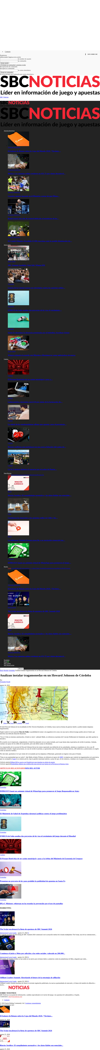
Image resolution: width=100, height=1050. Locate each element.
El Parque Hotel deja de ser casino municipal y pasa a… (30, 379)
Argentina (11, 284)
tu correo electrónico (24, 70)
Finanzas (19, 475)
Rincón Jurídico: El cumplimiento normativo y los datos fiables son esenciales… (39, 495)
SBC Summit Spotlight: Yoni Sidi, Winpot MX (26, 265)
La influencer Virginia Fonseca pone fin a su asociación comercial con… (36, 540)
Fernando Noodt (5, 682)
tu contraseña (22, 61)
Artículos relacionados (12, 768)
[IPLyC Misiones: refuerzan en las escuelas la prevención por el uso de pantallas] (10, 898)
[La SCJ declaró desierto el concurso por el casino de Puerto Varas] (18, 464)
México (59, 568)
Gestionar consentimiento (33, 1003)
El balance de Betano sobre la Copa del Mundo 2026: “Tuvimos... (26, 1016)
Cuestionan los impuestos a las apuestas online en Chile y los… (33, 518)
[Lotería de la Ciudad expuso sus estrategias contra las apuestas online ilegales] (18, 282)
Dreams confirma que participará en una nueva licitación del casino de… (37, 447)
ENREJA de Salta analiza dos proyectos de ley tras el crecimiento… (35, 310)
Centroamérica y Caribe (28, 568)
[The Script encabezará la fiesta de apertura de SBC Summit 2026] (18, 606)
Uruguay (67, 568)
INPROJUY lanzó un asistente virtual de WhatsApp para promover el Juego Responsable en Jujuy (39, 791)
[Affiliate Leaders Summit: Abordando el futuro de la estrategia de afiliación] (7, 974)
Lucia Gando (12, 933)
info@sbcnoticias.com (15, 996)
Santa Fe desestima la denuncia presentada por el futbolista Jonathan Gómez (38, 333)
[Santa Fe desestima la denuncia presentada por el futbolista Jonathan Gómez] (18, 327)
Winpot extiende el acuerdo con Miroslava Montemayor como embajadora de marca (41, 355)
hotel (14, 759)
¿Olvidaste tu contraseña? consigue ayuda (13, 65)
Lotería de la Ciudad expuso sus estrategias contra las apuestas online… (36, 288)
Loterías (24, 475)
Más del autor (32, 768)
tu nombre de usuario (24, 59)
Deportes (14, 475)
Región (6, 566)
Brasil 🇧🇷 (6, 662)
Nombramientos (32, 475)
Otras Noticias (7, 473)
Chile (9, 514)
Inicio (2, 670)
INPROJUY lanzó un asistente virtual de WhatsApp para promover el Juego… (39, 563)
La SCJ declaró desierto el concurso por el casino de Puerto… (32, 469)
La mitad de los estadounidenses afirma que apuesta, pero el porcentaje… (37, 424)
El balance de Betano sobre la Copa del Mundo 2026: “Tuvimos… (34, 151)
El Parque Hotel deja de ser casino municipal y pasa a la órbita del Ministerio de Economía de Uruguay (41, 859)
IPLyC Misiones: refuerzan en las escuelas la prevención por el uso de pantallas (31, 904)
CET (61, 757)
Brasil (9, 491)
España (47, 568)
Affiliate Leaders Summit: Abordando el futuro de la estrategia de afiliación (30, 978)
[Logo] (14, 106)
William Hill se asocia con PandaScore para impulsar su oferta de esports (32, 762)
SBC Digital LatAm (9, 665)
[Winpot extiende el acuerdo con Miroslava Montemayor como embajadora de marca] (18, 349)
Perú (63, 568)
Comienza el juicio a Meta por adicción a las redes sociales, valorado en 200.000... (32, 953)
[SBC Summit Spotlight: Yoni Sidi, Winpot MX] (18, 260)
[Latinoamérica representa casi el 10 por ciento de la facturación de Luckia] (18, 396)
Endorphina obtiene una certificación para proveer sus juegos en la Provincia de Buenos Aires (40, 764)
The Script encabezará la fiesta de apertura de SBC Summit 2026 (34, 611)
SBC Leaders (7, 663)
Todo (9, 475)
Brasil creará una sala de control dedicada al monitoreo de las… (33, 218)
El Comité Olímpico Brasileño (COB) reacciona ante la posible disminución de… (40, 241)
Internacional (53, 568)
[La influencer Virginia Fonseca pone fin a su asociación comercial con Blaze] (18, 535)
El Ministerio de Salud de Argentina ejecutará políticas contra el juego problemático (33, 814)
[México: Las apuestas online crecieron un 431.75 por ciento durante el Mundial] (18, 168)
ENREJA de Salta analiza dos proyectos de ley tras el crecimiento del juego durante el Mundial (38, 836)
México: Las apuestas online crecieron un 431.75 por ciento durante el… (36, 174)
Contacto (7, 51)
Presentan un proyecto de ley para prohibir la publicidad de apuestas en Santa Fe (32, 881)
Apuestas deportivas (9, 130)
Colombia (42, 568)
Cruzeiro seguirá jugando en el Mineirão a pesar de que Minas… (34, 196)
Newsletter (6, 660)
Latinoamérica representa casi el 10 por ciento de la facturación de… (35, 402)
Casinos (6, 359)
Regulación (40, 475)
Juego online (7, 245)
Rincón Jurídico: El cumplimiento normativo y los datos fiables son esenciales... (31, 1045)
